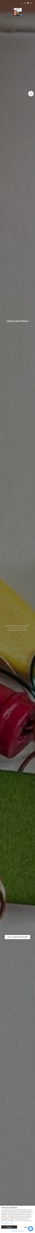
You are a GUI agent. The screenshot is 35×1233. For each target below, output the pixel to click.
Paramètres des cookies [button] (17, 1231)
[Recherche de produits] (30, 93)
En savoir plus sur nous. (7, 1223)
